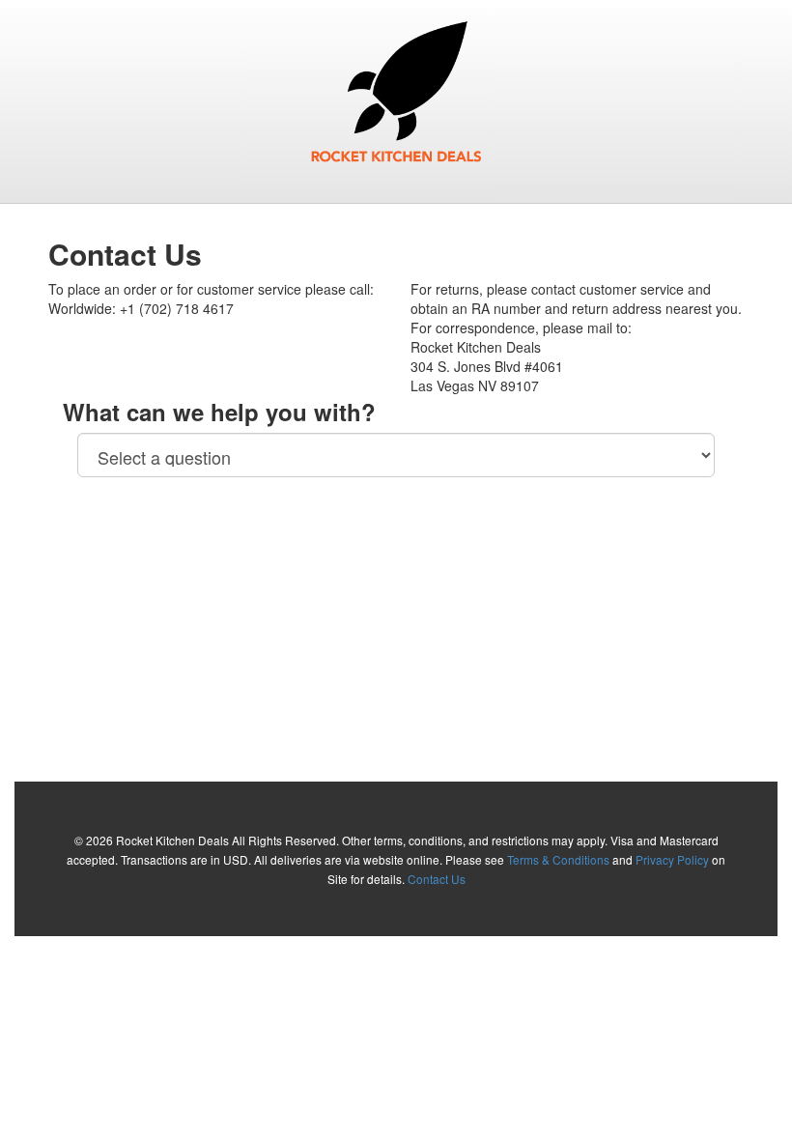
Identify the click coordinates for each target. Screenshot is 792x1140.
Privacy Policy (672, 859)
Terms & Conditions (558, 859)
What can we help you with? (219, 411)
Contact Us (437, 878)
